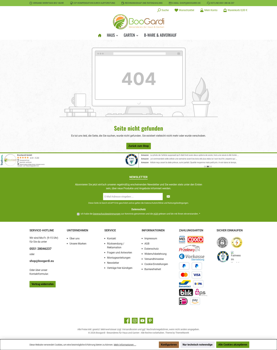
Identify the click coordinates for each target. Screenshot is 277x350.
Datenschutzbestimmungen (107, 213)
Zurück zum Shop (138, 145)
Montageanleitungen (118, 257)
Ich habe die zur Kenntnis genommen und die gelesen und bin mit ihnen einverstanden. (140, 213)
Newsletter (113, 262)
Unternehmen (77, 230)
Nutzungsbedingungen (178, 203)
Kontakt (111, 238)
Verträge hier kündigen (119, 267)
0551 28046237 (40, 249)
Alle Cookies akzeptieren (232, 344)
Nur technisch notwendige (198, 344)
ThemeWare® (182, 332)
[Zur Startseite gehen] (138, 21)
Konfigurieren (169, 344)
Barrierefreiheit (152, 269)
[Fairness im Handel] (238, 258)
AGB (155, 213)
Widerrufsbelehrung (155, 253)
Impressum (150, 238)
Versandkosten (129, 329)
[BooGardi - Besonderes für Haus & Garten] (101, 35)
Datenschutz (151, 248)
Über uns (75, 238)
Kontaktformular (38, 273)
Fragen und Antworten (119, 252)
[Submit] (168, 196)
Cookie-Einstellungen (156, 264)
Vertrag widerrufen (43, 284)
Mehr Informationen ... (125, 344)
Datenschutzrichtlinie (154, 203)
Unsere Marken (78, 243)
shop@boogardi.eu (41, 261)
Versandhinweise (154, 258)
